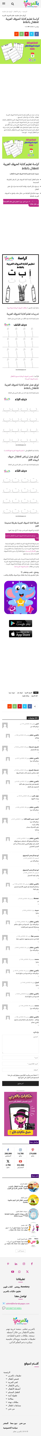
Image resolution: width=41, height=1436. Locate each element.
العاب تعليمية (24, 1225)
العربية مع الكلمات (14, 450)
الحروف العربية (28, 692)
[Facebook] (36, 34)
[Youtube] (12, 1272)
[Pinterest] (26, 34)
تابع (20, 1148)
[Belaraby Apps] (27, 3)
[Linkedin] (16, 1264)
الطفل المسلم (23, 1183)
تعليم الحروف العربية (8, 15)
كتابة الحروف (34, 696)
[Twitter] (31, 34)
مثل (8, 1148)
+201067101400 (14, 1308)
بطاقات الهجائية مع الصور (17, 308)
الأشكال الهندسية (31, 551)
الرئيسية (25, 11)
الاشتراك (20, 1160)
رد (38, 729)
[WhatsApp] (21, 34)
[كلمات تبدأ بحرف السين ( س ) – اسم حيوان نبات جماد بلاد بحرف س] (33, 1241)
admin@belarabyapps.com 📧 (15, 1303)
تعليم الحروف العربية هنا (21, 566)
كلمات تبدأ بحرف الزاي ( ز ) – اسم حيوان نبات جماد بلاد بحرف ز (17, 1229)
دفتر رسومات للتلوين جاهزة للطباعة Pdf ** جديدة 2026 (16, 1215)
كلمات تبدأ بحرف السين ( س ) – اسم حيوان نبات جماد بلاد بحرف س (16, 1242)
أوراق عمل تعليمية (7, 11)
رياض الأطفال (17, 11)
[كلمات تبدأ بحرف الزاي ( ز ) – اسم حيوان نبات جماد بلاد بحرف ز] (33, 1227)
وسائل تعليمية (25, 696)
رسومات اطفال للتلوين (21, 1211)
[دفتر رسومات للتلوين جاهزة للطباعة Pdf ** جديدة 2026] (33, 1214)
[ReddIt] (16, 34)
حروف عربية (12, 692)
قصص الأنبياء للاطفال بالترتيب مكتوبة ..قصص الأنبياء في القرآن (17, 1187)
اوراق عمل (20, 692)
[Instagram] (24, 1264)
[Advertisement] (20, 90)
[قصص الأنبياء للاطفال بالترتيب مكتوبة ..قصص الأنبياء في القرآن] (33, 1186)
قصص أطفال (24, 1197)
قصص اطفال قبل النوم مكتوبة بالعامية (18, 1201)
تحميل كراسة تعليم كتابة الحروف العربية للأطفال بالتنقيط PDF (22, 537)
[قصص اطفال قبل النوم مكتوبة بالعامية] (33, 1200)
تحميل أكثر (21, 1251)
